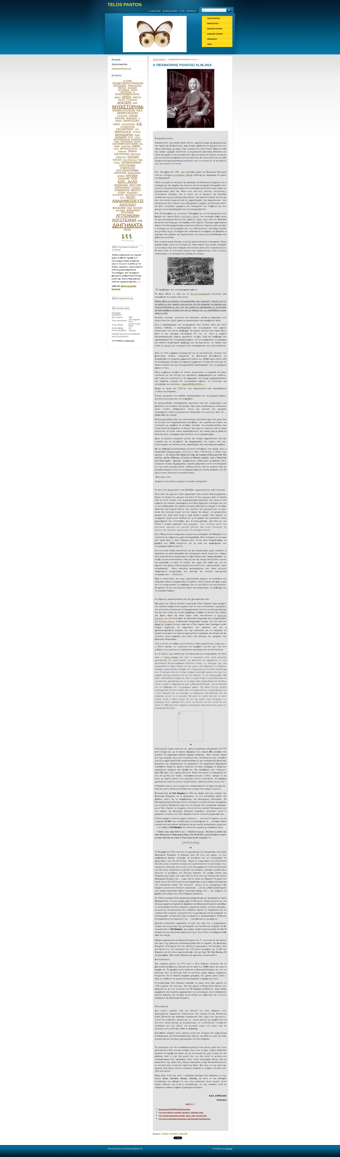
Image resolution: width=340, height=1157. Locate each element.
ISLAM (137, 135)
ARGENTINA (136, 139)
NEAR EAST (131, 118)
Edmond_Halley (174, 451)
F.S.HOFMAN (131, 100)
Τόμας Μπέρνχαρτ (130, 160)
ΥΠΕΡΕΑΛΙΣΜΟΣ (122, 188)
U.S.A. (130, 137)
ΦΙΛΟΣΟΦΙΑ (119, 207)
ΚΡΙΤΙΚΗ (132, 175)
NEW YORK (135, 185)
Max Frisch (136, 154)
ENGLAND (183, 1134)
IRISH (116, 142)
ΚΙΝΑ (129, 208)
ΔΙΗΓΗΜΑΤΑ (127, 225)
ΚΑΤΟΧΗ (117, 159)
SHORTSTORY (131, 120)
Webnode (228, 1149)
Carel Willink (120, 210)
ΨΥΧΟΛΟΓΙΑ (126, 141)
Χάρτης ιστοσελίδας (171, 11)
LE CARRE (127, 81)
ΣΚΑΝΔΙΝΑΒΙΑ (121, 137)
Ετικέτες (157, 1134)
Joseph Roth (126, 146)
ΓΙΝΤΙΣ (137, 137)
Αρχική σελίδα (155, 11)
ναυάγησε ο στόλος (190, 216)
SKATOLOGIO (119, 86)
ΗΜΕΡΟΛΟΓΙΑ (122, 131)
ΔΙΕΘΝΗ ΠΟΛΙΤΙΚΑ (127, 113)
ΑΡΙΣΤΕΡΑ (124, 102)
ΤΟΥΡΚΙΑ (137, 132)
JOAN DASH (129, 341)
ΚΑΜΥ (135, 103)
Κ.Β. (139, 123)
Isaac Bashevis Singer (133, 195)
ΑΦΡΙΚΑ (117, 97)
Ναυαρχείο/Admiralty (200, 293)
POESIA (133, 115)
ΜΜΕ (140, 221)
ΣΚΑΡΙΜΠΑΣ (136, 188)
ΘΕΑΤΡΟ (136, 190)
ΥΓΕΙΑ (116, 149)
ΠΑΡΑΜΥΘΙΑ (121, 185)
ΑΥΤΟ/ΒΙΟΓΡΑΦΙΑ (127, 127)
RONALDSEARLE (135, 86)
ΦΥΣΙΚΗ (165, 1134)
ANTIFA (130, 197)
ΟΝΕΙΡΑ (118, 121)
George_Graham (171, 657)
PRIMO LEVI (121, 157)
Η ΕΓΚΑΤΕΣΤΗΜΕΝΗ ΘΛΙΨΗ (127, 93)
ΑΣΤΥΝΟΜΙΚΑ (123, 90)
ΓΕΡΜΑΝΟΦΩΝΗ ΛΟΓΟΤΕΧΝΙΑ (130, 164)
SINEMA (136, 146)
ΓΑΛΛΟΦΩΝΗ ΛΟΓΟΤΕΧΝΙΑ (125, 144)
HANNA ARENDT (134, 173)
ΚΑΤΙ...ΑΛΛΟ (127, 182)
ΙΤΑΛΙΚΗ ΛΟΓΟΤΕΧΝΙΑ (128, 91)
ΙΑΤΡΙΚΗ (137, 142)
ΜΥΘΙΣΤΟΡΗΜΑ (128, 106)
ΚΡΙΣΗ (126, 97)
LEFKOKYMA (120, 173)
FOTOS (121, 100)
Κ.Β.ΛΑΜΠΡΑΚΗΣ (125, 129)
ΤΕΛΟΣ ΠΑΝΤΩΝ (159, 59)
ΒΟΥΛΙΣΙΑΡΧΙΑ (124, 134)
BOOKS (127, 229)
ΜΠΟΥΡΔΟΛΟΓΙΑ (122, 139)
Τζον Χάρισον (204, 497)
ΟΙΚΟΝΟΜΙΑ (124, 178)
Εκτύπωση (192, 11)
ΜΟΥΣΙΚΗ (138, 208)
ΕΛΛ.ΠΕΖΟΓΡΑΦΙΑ (128, 170)
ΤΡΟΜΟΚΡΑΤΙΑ (121, 190)
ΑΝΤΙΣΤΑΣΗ (127, 204)
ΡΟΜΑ (134, 178)
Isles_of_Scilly (174, 148)
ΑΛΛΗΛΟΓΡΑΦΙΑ (128, 124)
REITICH (122, 88)
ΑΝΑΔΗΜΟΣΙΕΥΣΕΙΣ (130, 201)
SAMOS (116, 124)
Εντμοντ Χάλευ (167, 621)
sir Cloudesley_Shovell (182, 175)
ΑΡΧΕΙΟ (121, 176)
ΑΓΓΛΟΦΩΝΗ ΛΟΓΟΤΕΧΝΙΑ (125, 217)
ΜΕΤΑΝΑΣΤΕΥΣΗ (128, 148)
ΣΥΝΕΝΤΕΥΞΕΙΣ (127, 168)
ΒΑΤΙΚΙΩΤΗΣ (122, 116)
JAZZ (137, 129)
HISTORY (174, 1134)
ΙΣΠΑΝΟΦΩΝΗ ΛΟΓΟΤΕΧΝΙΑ (130, 211)
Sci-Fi (122, 197)
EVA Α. (140, 110)
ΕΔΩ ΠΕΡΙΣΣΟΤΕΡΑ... (193, 384)
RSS (183, 11)
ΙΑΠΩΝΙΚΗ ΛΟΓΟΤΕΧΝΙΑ (123, 110)
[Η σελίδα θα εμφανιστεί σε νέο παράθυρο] (190, 129)
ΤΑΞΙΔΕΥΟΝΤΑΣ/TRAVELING (128, 83)
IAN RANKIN (132, 88)
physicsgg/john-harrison (124, 287)
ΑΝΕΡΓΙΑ (136, 97)
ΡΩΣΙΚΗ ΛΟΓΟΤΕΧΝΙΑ (125, 152)
